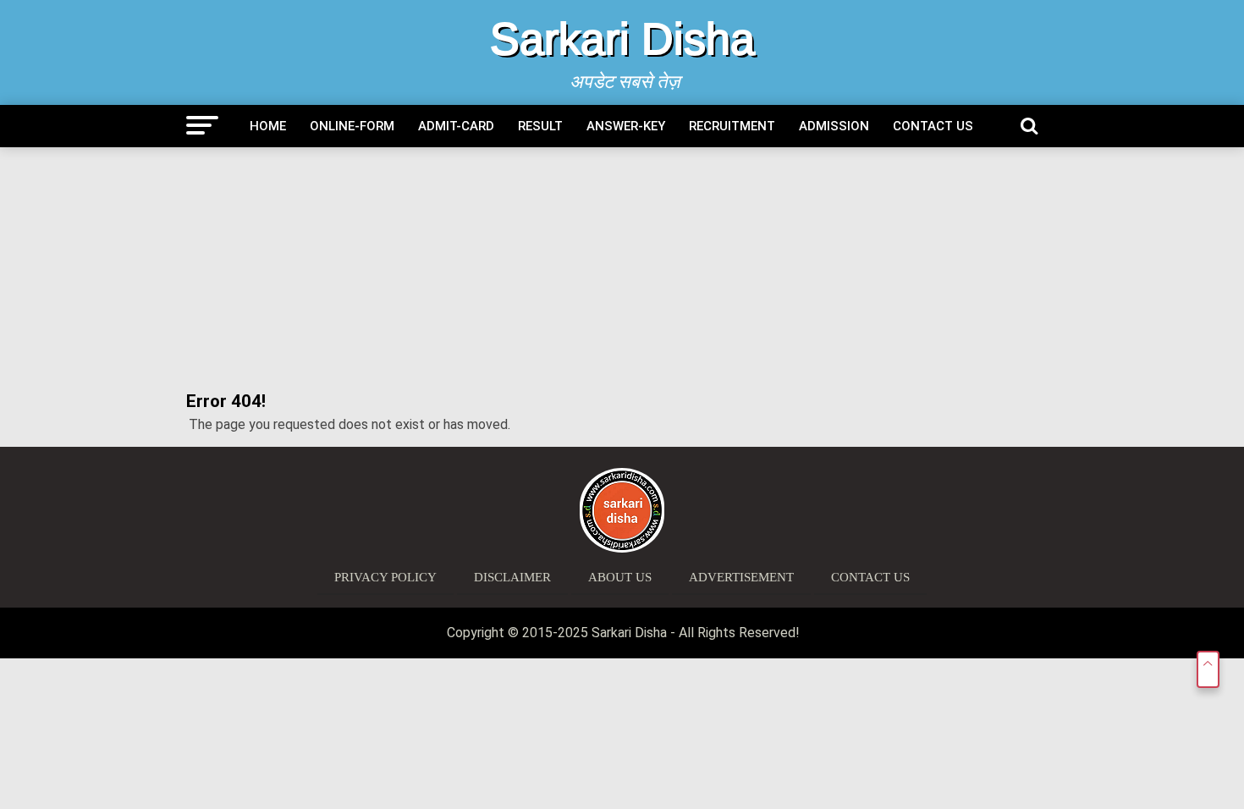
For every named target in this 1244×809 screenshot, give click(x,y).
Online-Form (352, 126)
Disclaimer (512, 577)
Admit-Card (456, 126)
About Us (620, 577)
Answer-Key (625, 126)
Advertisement (741, 577)
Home (268, 126)
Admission (834, 126)
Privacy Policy (385, 577)
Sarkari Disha (622, 38)
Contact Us (933, 126)
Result (540, 126)
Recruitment (732, 126)
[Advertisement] (622, 269)
